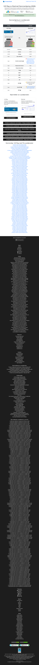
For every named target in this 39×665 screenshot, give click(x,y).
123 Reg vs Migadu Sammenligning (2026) (19, 199)
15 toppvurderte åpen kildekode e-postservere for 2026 (19, 425)
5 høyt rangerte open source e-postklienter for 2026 (19, 490)
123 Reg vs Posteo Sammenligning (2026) (19, 207)
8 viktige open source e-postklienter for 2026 (19, 513)
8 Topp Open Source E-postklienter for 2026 (19, 584)
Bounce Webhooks (19, 360)
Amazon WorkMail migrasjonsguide (19, 378)
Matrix (20, 594)
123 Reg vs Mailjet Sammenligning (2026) (19, 193)
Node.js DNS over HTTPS (19, 402)
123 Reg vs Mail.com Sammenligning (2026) (19, 186)
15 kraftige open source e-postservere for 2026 (19, 450)
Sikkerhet (19, 602)
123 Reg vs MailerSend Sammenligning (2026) (19, 189)
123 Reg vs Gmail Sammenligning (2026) (19, 174)
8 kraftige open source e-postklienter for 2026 (19, 451)
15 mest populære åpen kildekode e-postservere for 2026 (19, 427)
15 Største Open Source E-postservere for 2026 (19, 571)
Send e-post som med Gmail (19, 260)
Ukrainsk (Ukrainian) (19, 637)
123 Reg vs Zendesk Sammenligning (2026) (19, 229)
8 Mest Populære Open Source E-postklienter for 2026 (20, 556)
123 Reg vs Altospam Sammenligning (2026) (19, 149)
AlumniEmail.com (19, 344)
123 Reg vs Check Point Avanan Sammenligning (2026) (19, 156)
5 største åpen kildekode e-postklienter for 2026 (19, 445)
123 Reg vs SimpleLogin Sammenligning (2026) (19, 216)
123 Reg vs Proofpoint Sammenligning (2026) (19, 209)
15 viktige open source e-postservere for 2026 (19, 480)
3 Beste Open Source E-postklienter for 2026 (19, 549)
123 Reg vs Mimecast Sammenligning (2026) (19, 200)
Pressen (19, 609)
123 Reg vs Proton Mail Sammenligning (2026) (19, 210)
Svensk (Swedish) (19, 634)
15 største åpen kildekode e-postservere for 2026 (19, 443)
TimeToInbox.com (20, 345)
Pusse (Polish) (19, 630)
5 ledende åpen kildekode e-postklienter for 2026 (19, 433)
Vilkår (19, 605)
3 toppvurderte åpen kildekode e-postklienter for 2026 (19, 426)
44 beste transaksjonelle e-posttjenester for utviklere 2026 (19, 133)
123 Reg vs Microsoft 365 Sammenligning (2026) (19, 198)
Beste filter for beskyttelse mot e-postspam (19, 379)
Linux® (20, 250)
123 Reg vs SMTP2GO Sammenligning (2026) (19, 214)
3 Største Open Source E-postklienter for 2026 (19, 572)
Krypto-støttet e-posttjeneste (19, 398)
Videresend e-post (12, 14)
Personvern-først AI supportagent (19, 383)
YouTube (20, 595)
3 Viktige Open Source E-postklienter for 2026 (19, 577)
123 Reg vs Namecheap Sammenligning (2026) (19, 201)
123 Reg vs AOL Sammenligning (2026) (19, 144)
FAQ (35, 1)
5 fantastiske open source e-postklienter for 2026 (19, 506)
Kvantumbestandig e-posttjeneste (19, 407)
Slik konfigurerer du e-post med (19, 264)
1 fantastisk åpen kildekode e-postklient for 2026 (19, 442)
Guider (19, 256)
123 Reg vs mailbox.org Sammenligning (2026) (19, 232)
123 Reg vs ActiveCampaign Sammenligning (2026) (19, 148)
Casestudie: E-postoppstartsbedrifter (19, 412)
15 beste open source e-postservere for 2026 (19, 453)
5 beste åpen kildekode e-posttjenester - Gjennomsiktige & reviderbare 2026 (19, 129)
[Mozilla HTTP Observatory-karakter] (8, 45)
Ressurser (19, 334)
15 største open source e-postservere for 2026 (19, 475)
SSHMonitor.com (19, 347)
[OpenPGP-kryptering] (21, 87)
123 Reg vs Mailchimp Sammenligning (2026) (19, 188)
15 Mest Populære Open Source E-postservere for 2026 (19, 555)
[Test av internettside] (14, 645)
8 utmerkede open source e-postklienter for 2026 (19, 470)
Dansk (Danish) (19, 617)
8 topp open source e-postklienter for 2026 (19, 520)
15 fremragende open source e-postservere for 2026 (19, 466)
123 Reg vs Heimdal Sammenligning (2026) (19, 177)
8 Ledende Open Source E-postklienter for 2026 (19, 561)
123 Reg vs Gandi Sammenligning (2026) (19, 172)
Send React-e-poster (19, 411)
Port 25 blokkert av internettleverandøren (19, 331)
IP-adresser (19, 355)
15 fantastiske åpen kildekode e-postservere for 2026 (19, 441)
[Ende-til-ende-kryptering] (20, 83)
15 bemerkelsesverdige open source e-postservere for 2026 (19, 471)
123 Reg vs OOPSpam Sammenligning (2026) (19, 204)
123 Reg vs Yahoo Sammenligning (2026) (19, 226)
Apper (19, 245)
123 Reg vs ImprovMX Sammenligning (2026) (19, 182)
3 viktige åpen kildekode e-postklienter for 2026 (19, 449)
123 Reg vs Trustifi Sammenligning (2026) (19, 223)
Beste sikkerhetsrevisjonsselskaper (19, 382)
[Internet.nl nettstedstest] (9, 42)
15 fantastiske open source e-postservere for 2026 (19, 473)
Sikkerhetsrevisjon (19, 354)
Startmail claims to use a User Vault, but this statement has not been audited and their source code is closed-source (30, 61)
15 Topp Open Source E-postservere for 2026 (19, 551)
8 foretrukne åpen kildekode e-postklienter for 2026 (19, 447)
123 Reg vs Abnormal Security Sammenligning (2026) (19, 147)
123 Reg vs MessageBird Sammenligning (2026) (19, 197)
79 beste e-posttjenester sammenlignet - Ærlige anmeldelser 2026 (19, 123)
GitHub (20, 591)
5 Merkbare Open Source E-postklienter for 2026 (20, 568)
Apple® (19, 246)
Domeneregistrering (19, 340)
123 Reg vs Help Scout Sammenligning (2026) (19, 178)
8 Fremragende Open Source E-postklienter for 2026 (19, 563)
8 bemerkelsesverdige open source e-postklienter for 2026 (19, 472)
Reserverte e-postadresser (19, 343)
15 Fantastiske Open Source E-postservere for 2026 (19, 569)
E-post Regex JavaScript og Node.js (19, 392)
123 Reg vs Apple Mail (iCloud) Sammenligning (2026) (19, 152)
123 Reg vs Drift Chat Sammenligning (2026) (19, 162)
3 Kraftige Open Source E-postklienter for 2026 (19, 579)
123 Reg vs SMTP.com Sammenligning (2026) (19, 213)
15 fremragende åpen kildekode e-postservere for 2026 (19, 434)
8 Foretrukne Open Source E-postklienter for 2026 (19, 543)
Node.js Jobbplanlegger (19, 404)
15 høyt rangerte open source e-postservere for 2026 (19, 457)
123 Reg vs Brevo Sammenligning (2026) (19, 155)
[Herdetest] (9, 41)
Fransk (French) (19, 621)
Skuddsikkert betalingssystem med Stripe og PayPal (19, 413)
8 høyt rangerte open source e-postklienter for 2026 (19, 458)
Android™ (20, 249)
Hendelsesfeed (19, 600)
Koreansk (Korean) (19, 628)
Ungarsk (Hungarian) (19, 624)
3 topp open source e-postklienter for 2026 (19, 488)
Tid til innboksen (19, 338)
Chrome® (20, 252)
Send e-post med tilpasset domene (19, 258)
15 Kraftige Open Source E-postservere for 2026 (19, 546)
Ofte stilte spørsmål (20, 239)
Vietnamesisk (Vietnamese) (19, 638)
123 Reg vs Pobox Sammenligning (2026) (19, 206)
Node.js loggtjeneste (19, 405)
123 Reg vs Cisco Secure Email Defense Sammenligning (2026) (19, 157)
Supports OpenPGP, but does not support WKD (31, 87)
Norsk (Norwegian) (19, 629)
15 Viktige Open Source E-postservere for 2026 (19, 544)
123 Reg (8, 28)
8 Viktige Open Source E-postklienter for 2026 (19, 545)
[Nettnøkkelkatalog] (20, 90)
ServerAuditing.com (19, 346)
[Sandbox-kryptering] (23, 61)
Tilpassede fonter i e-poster (19, 390)
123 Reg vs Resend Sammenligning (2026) (19, 212)
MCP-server (19, 395)
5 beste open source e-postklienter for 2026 (19, 454)
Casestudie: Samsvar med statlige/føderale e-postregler (19, 384)
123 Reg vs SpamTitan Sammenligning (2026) (19, 219)
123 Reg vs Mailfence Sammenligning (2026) (19, 190)
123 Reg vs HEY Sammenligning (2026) (19, 176)
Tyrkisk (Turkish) (19, 636)
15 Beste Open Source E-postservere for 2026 (19, 548)
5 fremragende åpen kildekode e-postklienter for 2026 (19, 435)
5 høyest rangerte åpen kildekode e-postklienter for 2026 (19, 431)
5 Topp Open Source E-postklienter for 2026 (19, 552)
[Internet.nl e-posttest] (8, 43)
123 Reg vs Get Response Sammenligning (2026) (19, 173)
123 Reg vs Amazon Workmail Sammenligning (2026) (19, 151)
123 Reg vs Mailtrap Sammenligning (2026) (19, 194)
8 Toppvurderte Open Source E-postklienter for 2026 (19, 586)
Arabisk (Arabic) (19, 614)
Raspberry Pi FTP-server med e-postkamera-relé (19, 263)
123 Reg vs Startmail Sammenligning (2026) (19, 221)
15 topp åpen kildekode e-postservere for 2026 (19, 423)
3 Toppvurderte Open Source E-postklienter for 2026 (19, 554)
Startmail (30, 28)
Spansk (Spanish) (19, 633)
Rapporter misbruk (19, 608)
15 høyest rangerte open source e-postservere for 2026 (19, 462)
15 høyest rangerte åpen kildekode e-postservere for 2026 (19, 430)
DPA (19, 607)
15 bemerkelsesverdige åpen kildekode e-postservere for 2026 (19, 439)
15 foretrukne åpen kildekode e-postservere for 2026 (19, 446)
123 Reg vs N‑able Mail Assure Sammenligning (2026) (19, 202)
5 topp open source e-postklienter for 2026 (19, 456)
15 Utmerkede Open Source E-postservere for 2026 (19, 564)
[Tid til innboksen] (20, 70)
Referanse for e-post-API (19, 357)
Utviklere (19, 352)
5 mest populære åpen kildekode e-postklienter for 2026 (19, 429)
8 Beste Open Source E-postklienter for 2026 (19, 581)
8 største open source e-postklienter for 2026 (19, 476)
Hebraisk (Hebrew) (19, 623)
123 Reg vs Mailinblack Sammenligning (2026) (19, 192)
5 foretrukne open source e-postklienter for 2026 (19, 479)
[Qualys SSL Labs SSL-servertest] (8, 46)
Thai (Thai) (19, 635)
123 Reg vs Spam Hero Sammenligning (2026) (19, 217)
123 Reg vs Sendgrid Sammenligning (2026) (19, 215)
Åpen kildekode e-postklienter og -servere (19, 419)
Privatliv (32, 1)
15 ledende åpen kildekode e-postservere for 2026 (19, 432)
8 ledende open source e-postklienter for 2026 (19, 529)
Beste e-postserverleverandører (19, 380)
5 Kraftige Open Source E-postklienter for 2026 (19, 547)
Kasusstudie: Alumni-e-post (19, 386)
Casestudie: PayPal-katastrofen (19, 406)
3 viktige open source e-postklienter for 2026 (19, 481)
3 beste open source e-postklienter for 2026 (19, 486)
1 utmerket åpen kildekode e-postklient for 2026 (19, 438)
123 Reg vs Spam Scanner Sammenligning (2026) (19, 218)
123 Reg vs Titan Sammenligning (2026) (19, 222)
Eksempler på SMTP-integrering (19, 257)
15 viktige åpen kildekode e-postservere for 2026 (19, 448)
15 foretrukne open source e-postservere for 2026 (19, 478)
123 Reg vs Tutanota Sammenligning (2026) (19, 224)
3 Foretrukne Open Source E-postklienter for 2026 (19, 575)
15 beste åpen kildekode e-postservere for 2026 (19, 421)
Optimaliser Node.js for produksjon (19, 397)
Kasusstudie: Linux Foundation (19, 388)
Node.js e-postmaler (19, 403)
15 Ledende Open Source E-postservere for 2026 (19, 560)
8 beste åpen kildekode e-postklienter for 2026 (19, 422)
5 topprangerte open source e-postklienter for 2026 (19, 522)
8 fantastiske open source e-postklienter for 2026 (19, 474)
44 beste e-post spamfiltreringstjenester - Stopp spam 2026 (19, 139)
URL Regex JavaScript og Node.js (19, 415)
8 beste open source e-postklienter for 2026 (19, 508)
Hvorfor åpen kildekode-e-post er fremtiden (19, 416)
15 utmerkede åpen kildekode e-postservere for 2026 (19, 437)
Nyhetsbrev (20, 590)
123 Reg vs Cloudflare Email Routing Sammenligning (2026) (19, 158)
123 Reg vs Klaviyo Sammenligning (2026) (19, 184)
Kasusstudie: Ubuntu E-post (19, 387)
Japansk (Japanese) (19, 627)
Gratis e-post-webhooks (19, 358)
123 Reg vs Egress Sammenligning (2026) (19, 165)
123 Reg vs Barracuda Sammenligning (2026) (19, 153)
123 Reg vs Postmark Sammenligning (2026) (19, 208)
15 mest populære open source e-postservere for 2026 (19, 459)
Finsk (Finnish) (19, 620)
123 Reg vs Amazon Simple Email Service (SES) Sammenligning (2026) (19, 150)
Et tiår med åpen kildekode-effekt (19, 376)
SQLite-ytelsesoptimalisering (19, 410)
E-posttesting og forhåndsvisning (19, 394)
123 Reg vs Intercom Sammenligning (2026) (19, 183)
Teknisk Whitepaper (19, 353)
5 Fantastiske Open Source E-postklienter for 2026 (19, 570)
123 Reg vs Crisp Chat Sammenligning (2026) (19, 159)
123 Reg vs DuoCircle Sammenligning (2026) (19, 164)
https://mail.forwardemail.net (19, 15)
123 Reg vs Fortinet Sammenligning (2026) (19, 168)
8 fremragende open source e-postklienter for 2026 (19, 467)
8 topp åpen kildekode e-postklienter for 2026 (19, 424)
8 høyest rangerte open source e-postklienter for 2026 (19, 495)
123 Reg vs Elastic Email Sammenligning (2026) (19, 166)
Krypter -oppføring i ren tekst (19, 341)
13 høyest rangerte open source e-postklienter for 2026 (19, 463)
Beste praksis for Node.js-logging (19, 381)
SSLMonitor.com (19, 348)
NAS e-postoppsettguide (19, 261)
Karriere (19, 610)
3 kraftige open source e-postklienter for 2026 (19, 483)
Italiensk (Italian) (19, 626)
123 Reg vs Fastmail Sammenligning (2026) (19, 167)
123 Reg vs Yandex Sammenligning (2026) (19, 227)
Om (19, 601)
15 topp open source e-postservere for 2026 (19, 455)
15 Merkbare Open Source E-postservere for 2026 (19, 567)
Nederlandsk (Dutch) (19, 618)
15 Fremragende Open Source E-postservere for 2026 (19, 562)
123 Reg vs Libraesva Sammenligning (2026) (19, 185)
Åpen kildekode (19, 362)
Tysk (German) (19, 622)
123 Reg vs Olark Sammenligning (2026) (19, 205)
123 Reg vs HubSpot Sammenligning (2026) (19, 181)
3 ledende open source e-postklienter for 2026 (19, 465)
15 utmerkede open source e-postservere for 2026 (19, 468)
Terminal (20, 253)
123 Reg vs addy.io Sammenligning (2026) (19, 231)
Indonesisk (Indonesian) (19, 625)
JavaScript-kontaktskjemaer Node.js (19, 400)
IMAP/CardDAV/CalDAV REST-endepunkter (19, 389)
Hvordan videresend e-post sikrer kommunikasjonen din (19, 414)
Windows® (19, 247)
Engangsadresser (19, 339)
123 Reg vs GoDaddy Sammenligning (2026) (19, 175)
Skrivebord (20, 251)
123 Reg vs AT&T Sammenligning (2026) (19, 145)
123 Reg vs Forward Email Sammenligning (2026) (19, 169)
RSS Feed (20, 596)
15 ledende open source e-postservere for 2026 (19, 464)
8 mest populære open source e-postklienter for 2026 (19, 461)
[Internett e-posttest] (24, 645)
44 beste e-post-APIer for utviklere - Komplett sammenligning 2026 (19, 136)
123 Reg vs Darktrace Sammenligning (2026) (19, 161)
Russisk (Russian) (19, 632)
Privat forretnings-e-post (20, 336)
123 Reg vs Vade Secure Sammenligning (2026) (19, 225)
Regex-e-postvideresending (19, 361)
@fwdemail (20, 592)
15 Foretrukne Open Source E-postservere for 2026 (19, 541)
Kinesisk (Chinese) (19, 615)
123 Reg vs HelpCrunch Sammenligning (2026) (20, 180)
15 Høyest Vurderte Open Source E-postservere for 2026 (19, 557)
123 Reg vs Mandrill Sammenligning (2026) (19, 196)
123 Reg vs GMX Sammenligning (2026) (19, 170)
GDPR (19, 606)
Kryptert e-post (28, 1)
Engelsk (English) (19, 619)
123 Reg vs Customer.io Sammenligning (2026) (19, 160)
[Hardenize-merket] (19, 650)
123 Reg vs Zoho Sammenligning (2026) (19, 230)
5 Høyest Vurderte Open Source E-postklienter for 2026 (19, 559)
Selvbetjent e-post (19, 359)
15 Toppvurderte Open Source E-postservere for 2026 (19, 553)
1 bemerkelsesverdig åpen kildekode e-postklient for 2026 (19, 440)
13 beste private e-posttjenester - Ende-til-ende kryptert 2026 (19, 126)
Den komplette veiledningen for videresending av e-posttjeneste (19, 396)
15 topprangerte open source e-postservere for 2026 (19, 521)
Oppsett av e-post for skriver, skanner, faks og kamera (19, 262)
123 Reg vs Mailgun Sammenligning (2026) (19, 191)
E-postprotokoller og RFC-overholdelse (19, 391)
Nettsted (9, 39)
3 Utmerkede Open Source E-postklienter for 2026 (19, 565)
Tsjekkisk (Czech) (19, 616)
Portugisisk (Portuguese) (19, 631)
